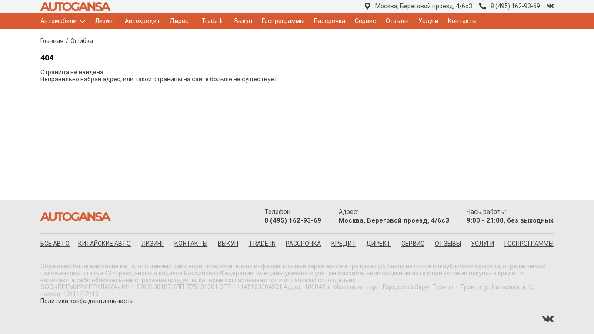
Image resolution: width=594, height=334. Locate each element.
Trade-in (262, 243)
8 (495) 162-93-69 (515, 6)
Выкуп (243, 20)
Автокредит (142, 20)
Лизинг (105, 20)
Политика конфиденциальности (87, 300)
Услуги (428, 20)
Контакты (462, 20)
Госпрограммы (283, 20)
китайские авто (104, 243)
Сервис (365, 20)
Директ (181, 20)
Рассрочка (329, 20)
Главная (51, 40)
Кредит (343, 243)
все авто (55, 243)
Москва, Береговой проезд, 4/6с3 (423, 6)
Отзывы (397, 20)
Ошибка (81, 40)
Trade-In (213, 20)
